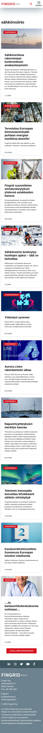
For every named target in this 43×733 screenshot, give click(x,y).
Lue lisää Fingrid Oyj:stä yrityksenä (16, 709)
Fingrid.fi (5, 694)
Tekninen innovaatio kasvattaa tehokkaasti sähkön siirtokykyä (19, 494)
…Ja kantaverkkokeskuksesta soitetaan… (21, 606)
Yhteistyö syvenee (17, 317)
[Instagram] (15, 664)
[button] (31, 4)
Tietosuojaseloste (8, 700)
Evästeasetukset (8, 697)
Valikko (38, 5)
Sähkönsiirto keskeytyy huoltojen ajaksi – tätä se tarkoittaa (21, 255)
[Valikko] (39, 3)
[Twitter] (21, 664)
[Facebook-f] (34, 664)
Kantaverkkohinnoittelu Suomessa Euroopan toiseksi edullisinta (20, 552)
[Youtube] (28, 664)
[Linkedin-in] (9, 664)
